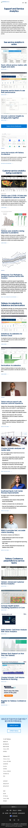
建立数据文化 (6, 744)
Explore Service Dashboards (14, 126)
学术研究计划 (6, 773)
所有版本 (5, 801)
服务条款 (6, 813)
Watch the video (5, 426)
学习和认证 (5, 796)
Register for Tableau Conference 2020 (13, 702)
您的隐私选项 (14, 816)
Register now (4, 705)
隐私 (10, 813)
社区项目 (5, 768)
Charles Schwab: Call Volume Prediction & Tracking (12, 678)
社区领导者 (5, 763)
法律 (3, 813)
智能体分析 (5, 741)
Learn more (4, 207)
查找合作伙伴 (6, 783)
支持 (4, 791)
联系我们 (5, 751)
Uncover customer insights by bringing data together (12, 117)
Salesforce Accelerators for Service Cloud (11, 335)
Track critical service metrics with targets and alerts (14, 66)
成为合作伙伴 (6, 786)
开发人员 (15, 810)
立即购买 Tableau (14, 731)
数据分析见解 (6, 746)
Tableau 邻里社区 (7, 771)
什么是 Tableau (7, 739)
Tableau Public (6, 759)
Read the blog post (5, 471)
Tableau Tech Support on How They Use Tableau (12, 654)
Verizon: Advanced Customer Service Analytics (12, 583)
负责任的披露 (14, 813)
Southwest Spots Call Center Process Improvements (12, 492)
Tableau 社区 (6, 756)
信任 (7, 810)
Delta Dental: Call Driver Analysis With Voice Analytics (14, 631)
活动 (4, 776)
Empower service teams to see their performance (13, 91)
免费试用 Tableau (14, 725)
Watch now (3, 69)
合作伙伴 (5, 781)
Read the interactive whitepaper (8, 297)
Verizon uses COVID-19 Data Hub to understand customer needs (14, 196)
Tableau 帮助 (6, 798)
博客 (10, 810)
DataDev (5, 766)
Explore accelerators (6, 163)
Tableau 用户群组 (7, 761)
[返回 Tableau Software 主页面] (6, 1)
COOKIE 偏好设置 (21, 813)
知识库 (4, 793)
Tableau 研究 (6, 749)
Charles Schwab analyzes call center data (13, 449)
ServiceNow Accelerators (11, 365)
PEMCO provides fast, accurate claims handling (13, 531)
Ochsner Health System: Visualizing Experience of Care (13, 607)
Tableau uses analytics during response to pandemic (12, 232)
